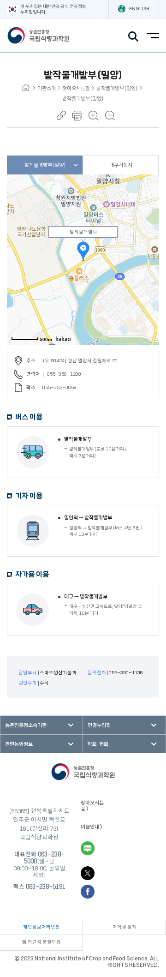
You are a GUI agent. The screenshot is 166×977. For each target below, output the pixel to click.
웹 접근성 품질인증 (41, 942)
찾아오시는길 (76, 88)
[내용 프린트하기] (77, 115)
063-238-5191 (45, 886)
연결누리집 (99, 725)
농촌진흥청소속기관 (26, 725)
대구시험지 (120, 165)
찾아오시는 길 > (92, 806)
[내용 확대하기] (94, 115)
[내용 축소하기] (110, 115)
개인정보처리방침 (41, 927)
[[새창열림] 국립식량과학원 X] (88, 873)
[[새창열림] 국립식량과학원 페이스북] (88, 892)
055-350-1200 (64, 374)
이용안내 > (91, 827)
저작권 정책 (124, 927)
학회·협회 (98, 744)
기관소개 (46, 88)
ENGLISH (139, 8)
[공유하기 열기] (61, 115)
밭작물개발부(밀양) (117, 88)
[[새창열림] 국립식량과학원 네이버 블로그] (88, 848)
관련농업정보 (19, 744)
